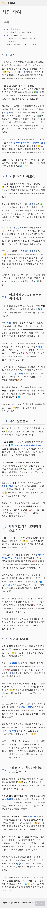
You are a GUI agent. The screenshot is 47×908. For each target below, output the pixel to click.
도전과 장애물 (11, 41)
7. (6, 770)
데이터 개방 (7, 486)
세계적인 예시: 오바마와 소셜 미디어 (19, 38)
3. (6, 297)
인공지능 (32, 816)
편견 (11, 672)
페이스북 (18, 445)
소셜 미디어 (12, 663)
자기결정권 (30, 251)
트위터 (27, 445)
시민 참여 (10, 584)
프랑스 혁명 (17, 373)
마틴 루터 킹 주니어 (20, 142)
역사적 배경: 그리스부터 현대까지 (18, 32)
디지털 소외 (10, 730)
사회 (24, 71)
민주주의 (17, 227)
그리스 (10, 323)
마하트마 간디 (38, 142)
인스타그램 (36, 445)
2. (7, 176)
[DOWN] (42, 903)
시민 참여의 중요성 (13, 29)
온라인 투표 (26, 707)
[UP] (37, 903)
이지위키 (11, 3)
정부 (9, 112)
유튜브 (15, 557)
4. (7, 421)
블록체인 (9, 799)
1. (7, 55)
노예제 (39, 346)
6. (7, 639)
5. (6, 528)
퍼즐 (31, 204)
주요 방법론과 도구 (13, 35)
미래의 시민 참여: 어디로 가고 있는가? (20, 44)
